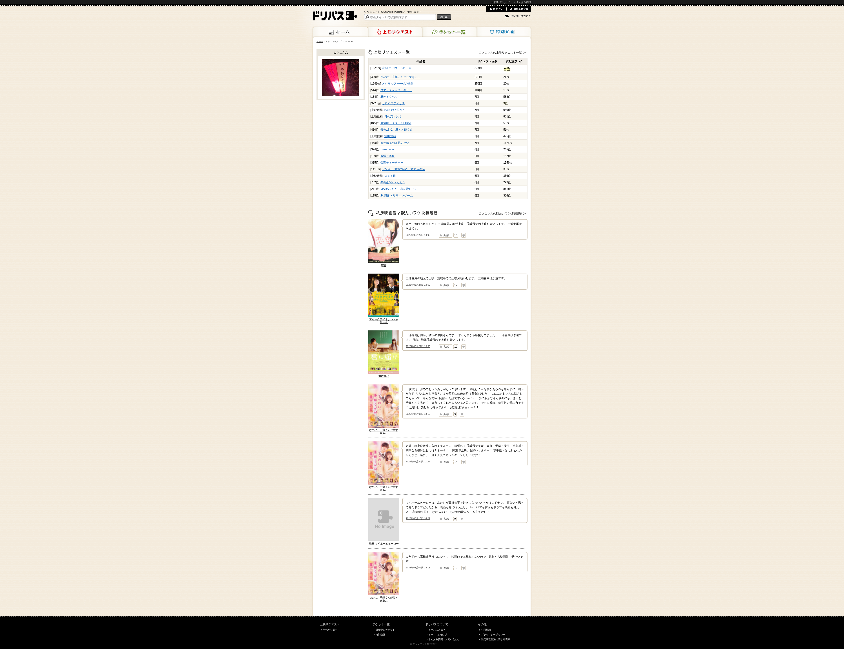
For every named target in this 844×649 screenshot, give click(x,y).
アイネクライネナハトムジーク (383, 321)
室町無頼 (390, 136)
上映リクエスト (395, 32)
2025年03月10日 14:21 (418, 518)
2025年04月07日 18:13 (418, 414)
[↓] (463, 235)
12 (455, 346)
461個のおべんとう (392, 182)
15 (455, 461)
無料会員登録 (521, 9)
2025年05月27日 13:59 (418, 284)
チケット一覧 (449, 32)
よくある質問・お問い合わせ (444, 639)
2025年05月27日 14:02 (418, 235)
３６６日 (390, 175)
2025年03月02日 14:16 (418, 567)
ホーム (340, 32)
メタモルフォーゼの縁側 (397, 83)
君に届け (383, 376)
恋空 (383, 265)
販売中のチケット (385, 629)
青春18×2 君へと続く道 (396, 129)
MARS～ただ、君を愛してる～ (400, 189)
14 (455, 235)
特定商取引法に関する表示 (495, 639)
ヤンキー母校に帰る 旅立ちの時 (403, 169)
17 (455, 285)
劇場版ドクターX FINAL (395, 123)
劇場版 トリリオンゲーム (396, 195)
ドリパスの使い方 (438, 634)
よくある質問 (523, 2)
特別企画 (503, 32)
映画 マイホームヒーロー (398, 68)
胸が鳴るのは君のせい (394, 142)
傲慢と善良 (387, 156)
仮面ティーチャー (391, 162)
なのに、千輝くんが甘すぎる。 (400, 77)
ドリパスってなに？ (520, 16)
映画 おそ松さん (394, 110)
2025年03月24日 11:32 (418, 461)
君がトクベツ (389, 96)
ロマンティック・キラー (396, 90)
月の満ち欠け (393, 116)
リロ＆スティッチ (393, 103)
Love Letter (387, 149)
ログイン (498, 9)
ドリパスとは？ (501, 2)
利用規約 (486, 629)
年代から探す (330, 629)
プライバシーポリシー (493, 634)
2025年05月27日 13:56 (418, 346)
